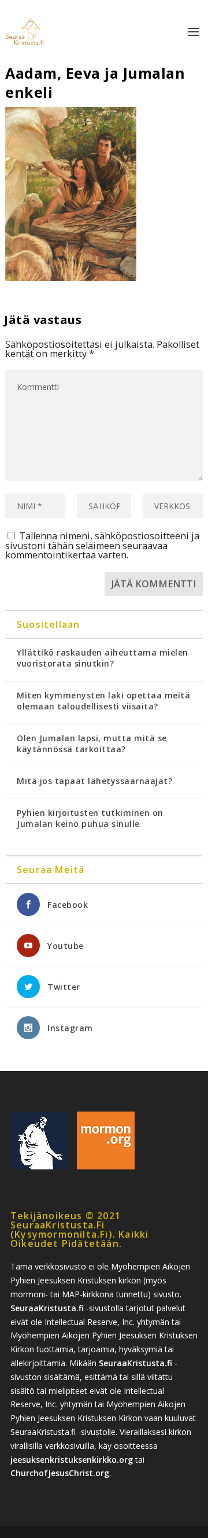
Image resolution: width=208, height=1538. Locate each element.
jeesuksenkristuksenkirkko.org (71, 1459)
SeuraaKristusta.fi (47, 1307)
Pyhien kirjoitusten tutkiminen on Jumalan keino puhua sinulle (90, 818)
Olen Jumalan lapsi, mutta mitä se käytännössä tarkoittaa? (92, 744)
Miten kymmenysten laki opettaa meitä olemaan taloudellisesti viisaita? (103, 701)
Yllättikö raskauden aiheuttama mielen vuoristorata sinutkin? (102, 658)
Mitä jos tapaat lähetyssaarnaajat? (94, 780)
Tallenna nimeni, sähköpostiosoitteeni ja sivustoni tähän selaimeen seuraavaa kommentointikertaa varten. (102, 545)
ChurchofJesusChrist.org (59, 1472)
